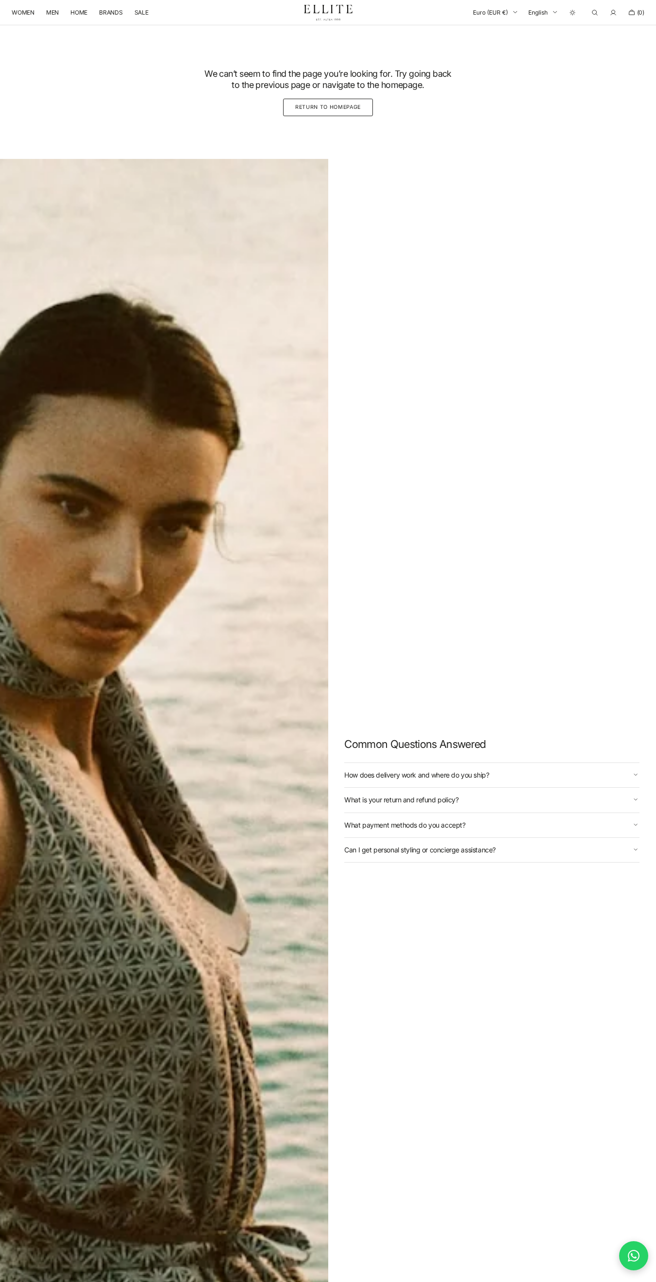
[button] (595, 12)
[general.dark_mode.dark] (572, 12)
